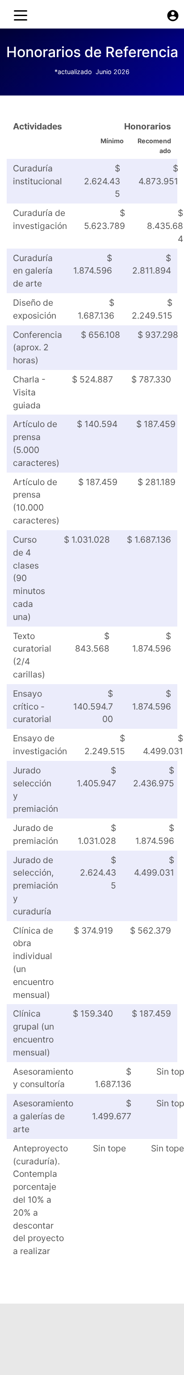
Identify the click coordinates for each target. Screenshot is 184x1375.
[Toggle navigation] (20, 16)
